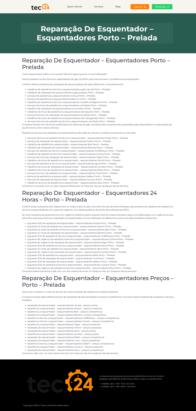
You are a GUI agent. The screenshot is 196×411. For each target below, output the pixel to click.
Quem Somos (74, 6)
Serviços (98, 6)
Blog (117, 6)
